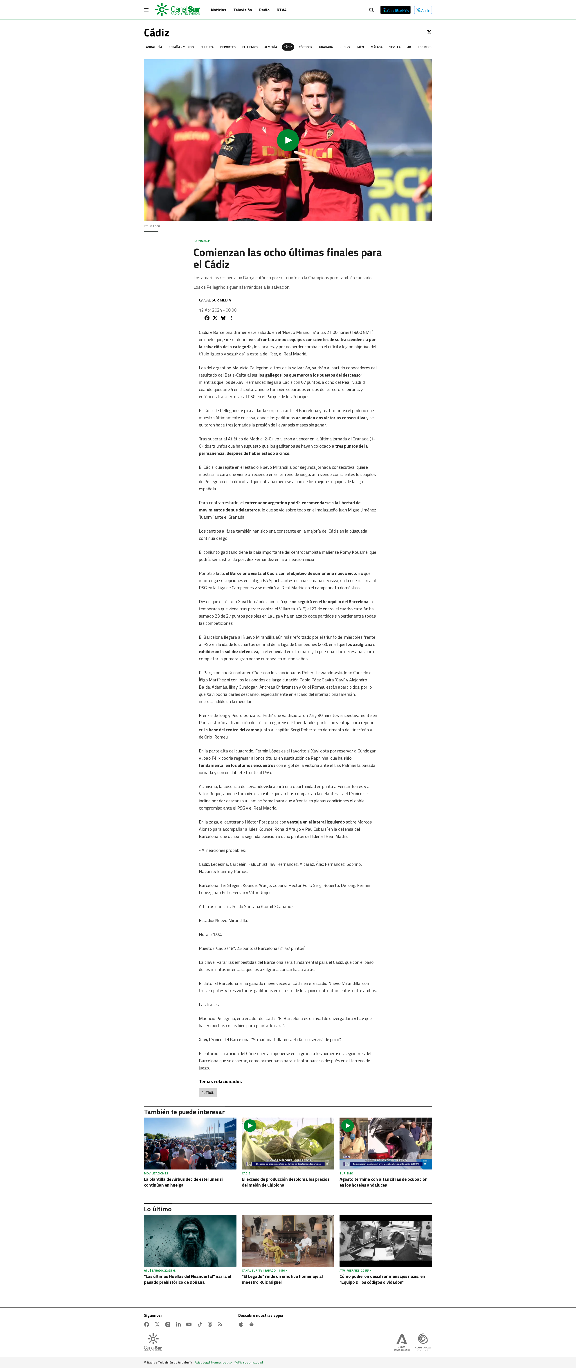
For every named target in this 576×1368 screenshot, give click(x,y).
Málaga (376, 47)
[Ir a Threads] (210, 1324)
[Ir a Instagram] (168, 1324)
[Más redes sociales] (231, 318)
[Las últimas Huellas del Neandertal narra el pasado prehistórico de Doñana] (190, 1241)
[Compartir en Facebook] (207, 318)
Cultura (207, 47)
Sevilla (394, 47)
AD (409, 47)
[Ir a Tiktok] (200, 1324)
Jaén (360, 47)
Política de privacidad (248, 1362)
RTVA (282, 9)
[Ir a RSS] (221, 1324)
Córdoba (305, 47)
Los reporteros (430, 47)
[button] (288, 140)
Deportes (228, 47)
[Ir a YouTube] (190, 1324)
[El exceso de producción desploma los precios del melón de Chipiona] (288, 1143)
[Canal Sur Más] (395, 10)
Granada (326, 47)
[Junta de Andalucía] (402, 1342)
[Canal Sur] (177, 10)
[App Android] (252, 1324)
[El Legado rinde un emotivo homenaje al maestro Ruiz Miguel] (288, 1241)
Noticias (218, 9)
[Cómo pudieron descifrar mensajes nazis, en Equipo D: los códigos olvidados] (386, 1241)
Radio (264, 9)
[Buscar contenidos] (371, 10)
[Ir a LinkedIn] (179, 1324)
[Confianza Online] (423, 1342)
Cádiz (288, 47)
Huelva (345, 47)
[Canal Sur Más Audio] (423, 10)
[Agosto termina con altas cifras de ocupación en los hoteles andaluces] (386, 1143)
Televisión (242, 9)
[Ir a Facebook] (147, 1324)
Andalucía (154, 47)
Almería (270, 47)
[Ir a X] (429, 32)
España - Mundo (181, 47)
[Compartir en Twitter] (215, 318)
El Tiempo (250, 47)
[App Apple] (241, 1324)
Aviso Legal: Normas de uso (213, 1362)
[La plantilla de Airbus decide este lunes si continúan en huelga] (190, 1143)
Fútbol (208, 1092)
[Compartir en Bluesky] (223, 318)
